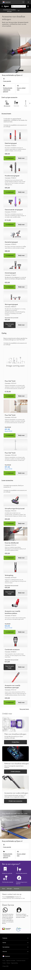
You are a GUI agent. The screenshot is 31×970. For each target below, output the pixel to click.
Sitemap (8, 963)
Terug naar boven (24, 709)
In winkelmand (9, 158)
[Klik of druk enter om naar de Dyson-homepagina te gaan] (6, 7)
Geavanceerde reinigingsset (14, 210)
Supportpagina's (10, 896)
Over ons (5, 951)
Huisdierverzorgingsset (12, 176)
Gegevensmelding (14, 963)
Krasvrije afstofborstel (12, 543)
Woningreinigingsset (11, 304)
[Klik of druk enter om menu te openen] (2, 6)
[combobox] (13, 2)
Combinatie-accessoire (12, 649)
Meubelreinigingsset (11, 242)
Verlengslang (9, 575)
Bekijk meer (21, 158)
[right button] (30, 103)
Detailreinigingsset (11, 143)
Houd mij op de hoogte (9, 325)
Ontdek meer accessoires (15, 801)
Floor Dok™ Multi (10, 381)
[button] (6, 956)
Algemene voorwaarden (10, 960)
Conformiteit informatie (20, 960)
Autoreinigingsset (10, 273)
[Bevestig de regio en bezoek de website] (28, 2)
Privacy (4, 960)
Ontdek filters (15, 742)
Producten (5, 938)
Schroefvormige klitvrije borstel (15, 508)
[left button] (1, 103)
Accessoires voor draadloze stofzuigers (9, 10)
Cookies (4, 963)
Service (4, 942)
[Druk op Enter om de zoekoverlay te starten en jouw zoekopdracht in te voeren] (18, 6)
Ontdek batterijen (15, 771)
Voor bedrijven (6, 947)
